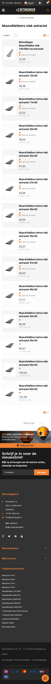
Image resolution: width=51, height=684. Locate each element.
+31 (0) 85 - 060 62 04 (13, 3)
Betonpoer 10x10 (8, 587)
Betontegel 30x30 (8, 627)
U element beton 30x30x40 (12, 615)
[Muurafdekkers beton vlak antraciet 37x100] (9, 269)
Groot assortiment (27, 18)
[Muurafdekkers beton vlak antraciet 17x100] (9, 108)
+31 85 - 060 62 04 (12, 513)
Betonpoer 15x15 (8, 575)
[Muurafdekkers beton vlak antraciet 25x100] (9, 162)
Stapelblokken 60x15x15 (11, 595)
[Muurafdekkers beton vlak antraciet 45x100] (9, 345)
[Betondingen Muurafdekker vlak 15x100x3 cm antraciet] (9, 53)
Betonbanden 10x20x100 (11, 599)
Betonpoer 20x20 (8, 579)
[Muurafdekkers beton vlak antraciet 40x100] (9, 295)
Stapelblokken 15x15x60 (11, 591)
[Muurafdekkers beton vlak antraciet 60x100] (9, 394)
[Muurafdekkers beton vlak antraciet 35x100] (9, 242)
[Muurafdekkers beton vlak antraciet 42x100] (9, 321)
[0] (47, 3)
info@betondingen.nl (14, 517)
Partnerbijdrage (39, 660)
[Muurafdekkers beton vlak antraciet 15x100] (9, 82)
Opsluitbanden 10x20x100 (11, 607)
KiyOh (4, 654)
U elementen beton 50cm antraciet (15, 611)
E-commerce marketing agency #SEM (20, 665)
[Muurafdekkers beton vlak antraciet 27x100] (9, 188)
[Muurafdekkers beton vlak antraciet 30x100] (9, 215)
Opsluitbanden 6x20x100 (11, 603)
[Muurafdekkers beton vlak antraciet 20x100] (9, 135)
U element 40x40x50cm (10, 619)
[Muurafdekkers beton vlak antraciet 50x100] (9, 369)
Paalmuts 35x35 (8, 623)
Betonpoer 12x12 (8, 583)
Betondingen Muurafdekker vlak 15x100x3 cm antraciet (31, 45)
